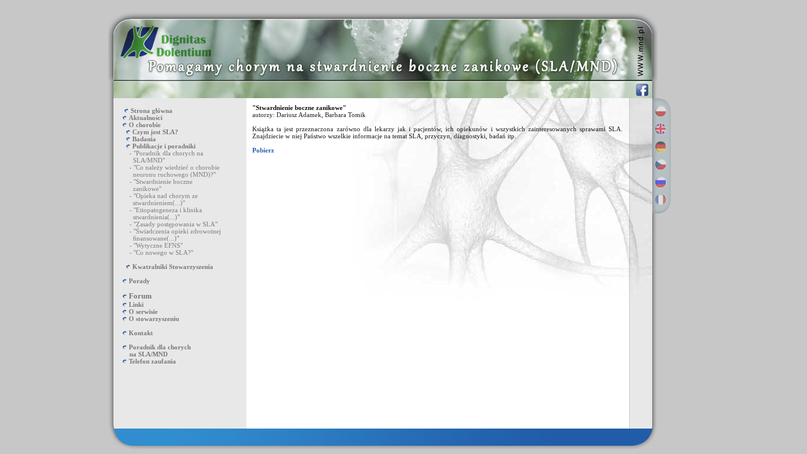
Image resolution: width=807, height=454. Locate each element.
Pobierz (263, 150)
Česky (660, 164)
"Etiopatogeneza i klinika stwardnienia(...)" (157, 213)
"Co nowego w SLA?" (163, 252)
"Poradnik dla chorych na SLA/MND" (158, 157)
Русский (660, 182)
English (660, 129)
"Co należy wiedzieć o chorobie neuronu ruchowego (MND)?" (166, 171)
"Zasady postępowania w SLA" (175, 224)
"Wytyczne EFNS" (158, 245)
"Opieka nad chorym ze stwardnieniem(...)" (155, 199)
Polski (660, 111)
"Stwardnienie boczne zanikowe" (153, 185)
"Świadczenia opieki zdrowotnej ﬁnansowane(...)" (167, 235)
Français (660, 200)
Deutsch (660, 147)
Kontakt (141, 332)
